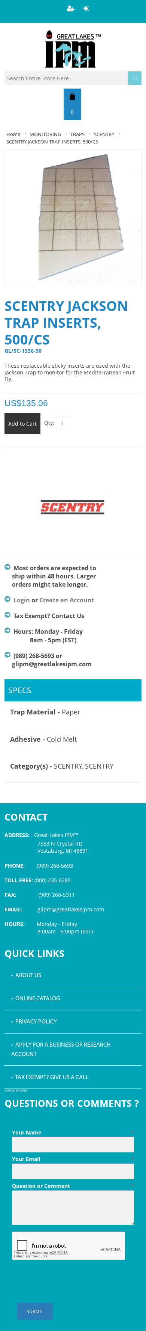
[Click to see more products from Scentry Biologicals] (73, 511)
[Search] (135, 78)
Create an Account (66, 600)
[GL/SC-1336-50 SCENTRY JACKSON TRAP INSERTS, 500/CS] (73, 155)
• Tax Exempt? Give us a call (50, 1078)
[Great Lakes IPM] (73, 49)
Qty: (49, 422)
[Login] (86, 8)
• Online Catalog (35, 999)
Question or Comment (73, 1185)
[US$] (72, 96)
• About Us (26, 976)
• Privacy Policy (34, 1022)
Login (21, 600)
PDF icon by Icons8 (16, 1091)
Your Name (73, 1132)
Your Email (73, 1158)
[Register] (71, 8)
